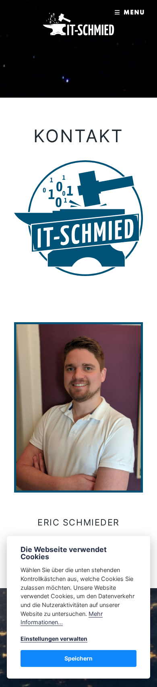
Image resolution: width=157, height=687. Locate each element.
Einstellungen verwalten (54, 638)
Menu (134, 13)
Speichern (78, 658)
